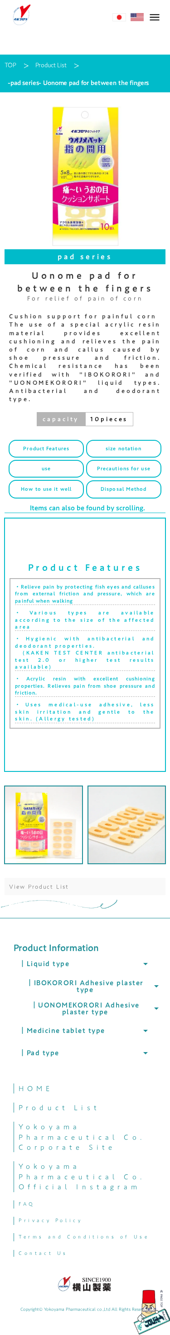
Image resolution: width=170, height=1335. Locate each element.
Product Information (56, 947)
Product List (50, 65)
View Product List (39, 886)
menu (154, 17)
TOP (10, 65)
